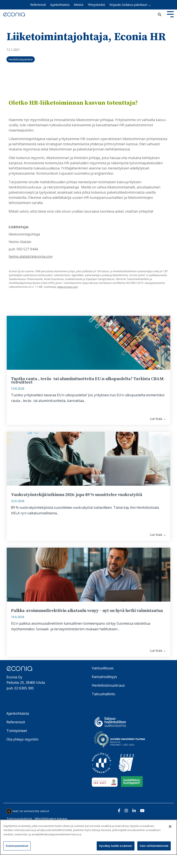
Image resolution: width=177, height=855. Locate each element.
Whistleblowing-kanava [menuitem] (51, 819)
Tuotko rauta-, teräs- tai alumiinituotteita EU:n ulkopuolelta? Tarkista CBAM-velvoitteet (88, 380)
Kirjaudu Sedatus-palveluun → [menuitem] (130, 5)
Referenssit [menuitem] (38, 5)
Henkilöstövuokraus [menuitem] (108, 685)
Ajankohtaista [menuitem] (60, 5)
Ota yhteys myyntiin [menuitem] (22, 739)
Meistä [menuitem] (78, 5)
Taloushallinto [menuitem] (103, 694)
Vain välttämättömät (154, 846)
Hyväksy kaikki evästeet (115, 846)
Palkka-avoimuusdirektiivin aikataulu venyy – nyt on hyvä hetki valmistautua (87, 610)
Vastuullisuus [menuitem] (103, 668)
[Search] (159, 14)
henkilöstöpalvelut (21, 59)
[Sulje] (170, 826)
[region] (88, 837)
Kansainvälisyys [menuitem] (104, 676)
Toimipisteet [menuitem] (16, 730)
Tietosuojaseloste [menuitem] (19, 819)
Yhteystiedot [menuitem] (96, 5)
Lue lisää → (158, 418)
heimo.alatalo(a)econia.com (30, 256)
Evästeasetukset (17, 846)
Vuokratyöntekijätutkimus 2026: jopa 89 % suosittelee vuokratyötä (76, 495)
